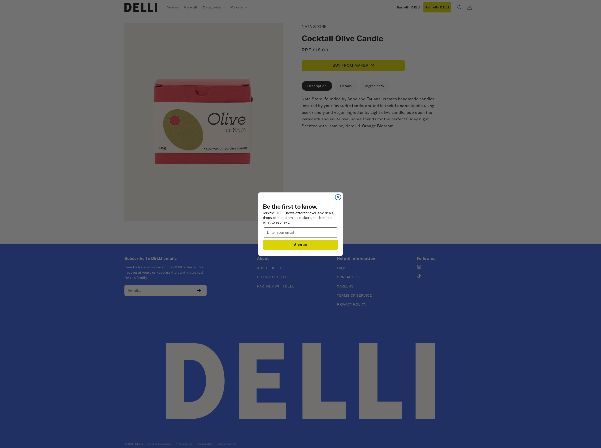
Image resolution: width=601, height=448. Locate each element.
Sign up (300, 244)
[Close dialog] (338, 197)
